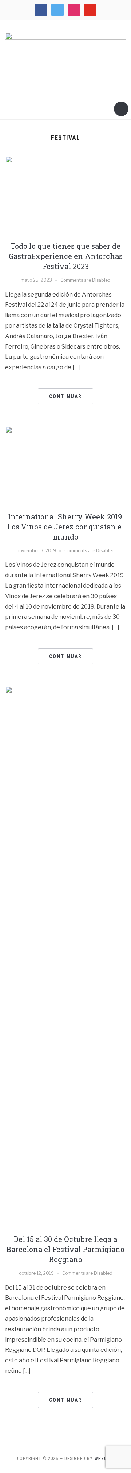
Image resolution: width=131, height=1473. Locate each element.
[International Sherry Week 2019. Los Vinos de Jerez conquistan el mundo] (65, 465)
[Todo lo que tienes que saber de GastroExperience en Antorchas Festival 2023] (65, 195)
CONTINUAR (65, 396)
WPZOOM (104, 1458)
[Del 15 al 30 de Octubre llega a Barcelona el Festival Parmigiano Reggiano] (65, 957)
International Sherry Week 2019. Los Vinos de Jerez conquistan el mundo (65, 526)
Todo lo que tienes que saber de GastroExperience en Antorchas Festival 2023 (66, 256)
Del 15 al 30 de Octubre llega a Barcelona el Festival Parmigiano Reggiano (65, 1249)
